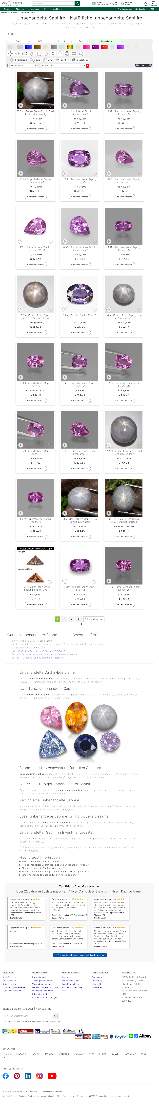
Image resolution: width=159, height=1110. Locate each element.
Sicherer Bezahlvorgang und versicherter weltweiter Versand (45, 654)
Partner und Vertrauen (72, 987)
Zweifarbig (11, 47)
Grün (62, 47)
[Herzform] (60, 53)
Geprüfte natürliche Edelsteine (29, 647)
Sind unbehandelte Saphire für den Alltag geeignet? (50, 875)
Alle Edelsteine (9, 980)
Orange (78, 47)
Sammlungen (98, 977)
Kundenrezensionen (71, 980)
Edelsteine (21, 8)
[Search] (77, 3)
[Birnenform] (31, 53)
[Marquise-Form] (53, 53)
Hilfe (46, 8)
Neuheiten (35, 9)
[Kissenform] (67, 53)
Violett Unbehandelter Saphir (121, 47)
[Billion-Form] (46, 53)
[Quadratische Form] (39, 53)
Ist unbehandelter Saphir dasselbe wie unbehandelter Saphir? (55, 865)
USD (152, 9)
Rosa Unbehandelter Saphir (87, 47)
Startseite (7, 9)
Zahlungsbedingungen (42, 980)
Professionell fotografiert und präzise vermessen (38, 651)
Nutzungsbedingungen (42, 990)
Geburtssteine (9, 984)
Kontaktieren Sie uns (71, 984)
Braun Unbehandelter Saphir (38, 47)
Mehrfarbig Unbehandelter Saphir (70, 47)
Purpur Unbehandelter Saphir (96, 47)
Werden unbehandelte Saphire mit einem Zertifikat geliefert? (55, 871)
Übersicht (96, 984)
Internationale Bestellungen (45, 997)
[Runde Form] (10, 53)
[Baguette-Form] (74, 53)
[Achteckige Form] (24, 53)
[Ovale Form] (17, 53)
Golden (45, 47)
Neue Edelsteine (10, 977)
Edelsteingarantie (40, 994)
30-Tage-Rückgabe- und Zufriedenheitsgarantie (38, 658)
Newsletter (97, 987)
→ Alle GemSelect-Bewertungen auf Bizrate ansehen (79, 955)
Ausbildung (57, 9)
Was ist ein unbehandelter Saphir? (40, 861)
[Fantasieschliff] (81, 53)
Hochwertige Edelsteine (13, 987)
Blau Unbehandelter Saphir (29, 47)
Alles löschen (142, 65)
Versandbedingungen (42, 984)
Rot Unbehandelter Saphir (105, 47)
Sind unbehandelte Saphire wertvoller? (43, 868)
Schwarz (20, 47)
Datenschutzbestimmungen (45, 987)
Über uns (66, 977)
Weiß (128, 47)
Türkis (113, 47)
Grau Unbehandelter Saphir (54, 47)
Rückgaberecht (39, 977)
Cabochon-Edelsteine (12, 990)
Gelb (135, 47)
